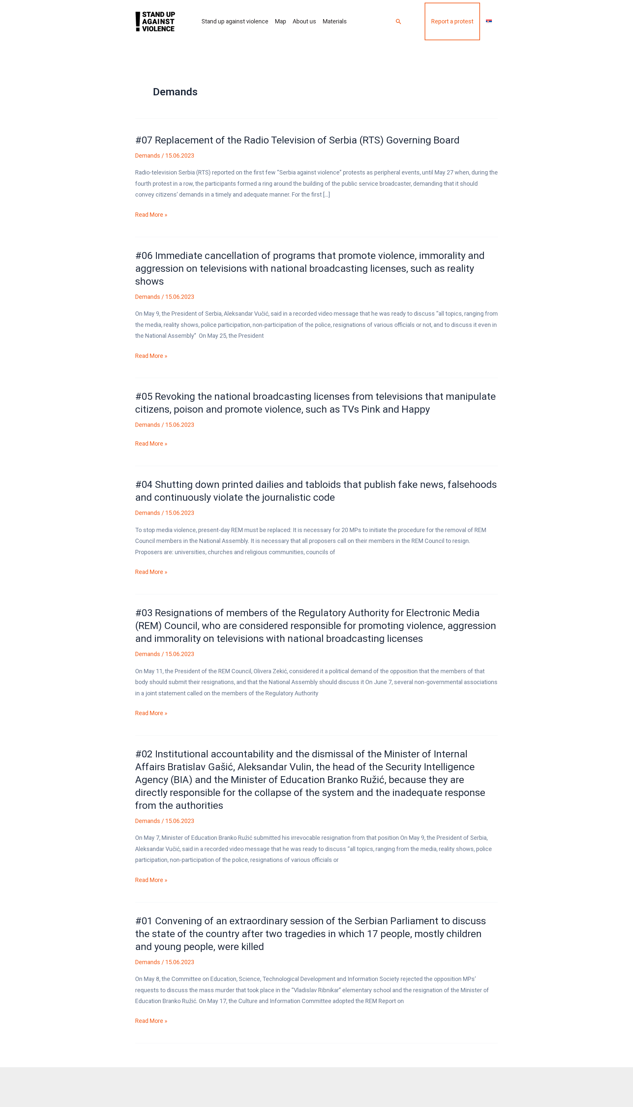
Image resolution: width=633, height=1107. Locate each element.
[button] (399, 21)
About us (304, 21)
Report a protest (452, 21)
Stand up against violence (234, 21)
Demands (147, 155)
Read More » (151, 215)
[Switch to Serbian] (489, 21)
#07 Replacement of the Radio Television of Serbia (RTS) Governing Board (297, 140)
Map (280, 21)
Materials (335, 21)
